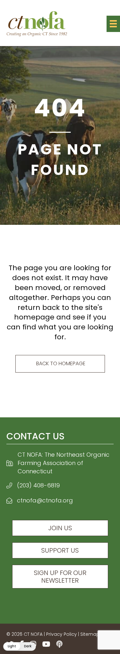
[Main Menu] (113, 24)
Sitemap (90, 634)
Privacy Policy (61, 634)
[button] (19, 646)
